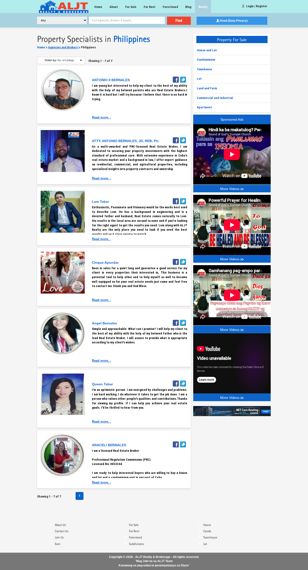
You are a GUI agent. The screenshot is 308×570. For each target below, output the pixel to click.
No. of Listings (59, 60)
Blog (188, 7)
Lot (199, 78)
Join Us (59, 537)
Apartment (204, 107)
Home (98, 7)
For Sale (130, 7)
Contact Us (61, 530)
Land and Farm (207, 88)
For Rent (149, 7)
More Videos (230, 189)
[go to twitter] (183, 78)
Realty (203, 7)
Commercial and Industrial (215, 98)
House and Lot (207, 50)
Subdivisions (136, 543)
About (113, 7)
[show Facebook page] (176, 78)
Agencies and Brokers (63, 47)
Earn (57, 543)
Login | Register (256, 6)
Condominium (206, 59)
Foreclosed (170, 7)
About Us (60, 524)
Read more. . (101, 117)
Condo (207, 530)
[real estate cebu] (232, 411)
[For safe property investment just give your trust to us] (63, 90)
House (207, 524)
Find (178, 20)
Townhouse (204, 69)
